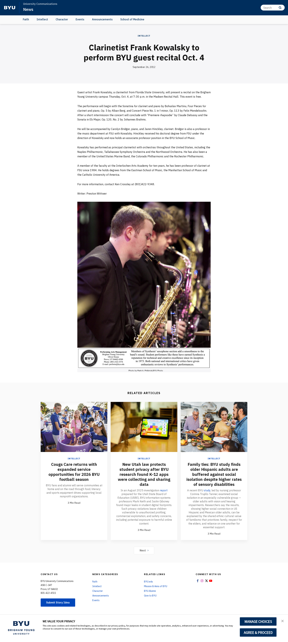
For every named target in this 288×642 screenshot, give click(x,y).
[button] (282, 620)
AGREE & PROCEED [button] (258, 632)
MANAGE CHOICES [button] (258, 621)
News (28, 9)
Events (80, 19)
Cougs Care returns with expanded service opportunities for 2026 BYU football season (74, 472)
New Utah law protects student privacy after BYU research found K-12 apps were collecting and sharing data (144, 474)
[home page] (10, 7)
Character (62, 19)
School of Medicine (132, 19)
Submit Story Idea (58, 602)
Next (143, 550)
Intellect (42, 19)
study (207, 490)
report (164, 490)
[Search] (280, 8)
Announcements (102, 19)
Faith (26, 19)
